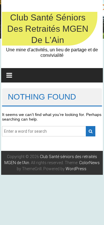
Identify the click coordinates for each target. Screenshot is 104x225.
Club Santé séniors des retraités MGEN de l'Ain (47, 29)
